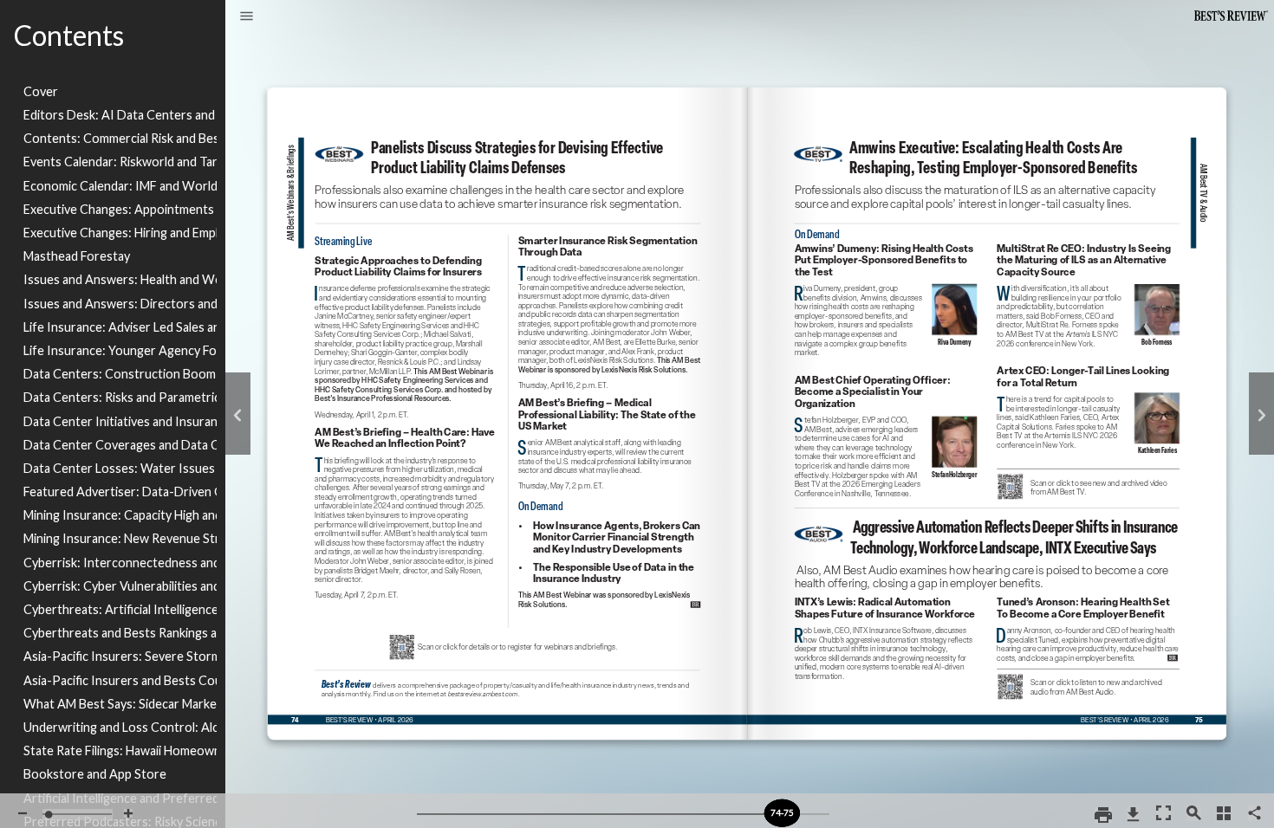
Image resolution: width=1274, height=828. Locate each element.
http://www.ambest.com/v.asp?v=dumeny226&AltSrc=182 (888, 246)
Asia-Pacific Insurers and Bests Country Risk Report (120, 680)
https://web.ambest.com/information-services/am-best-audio (1087, 674)
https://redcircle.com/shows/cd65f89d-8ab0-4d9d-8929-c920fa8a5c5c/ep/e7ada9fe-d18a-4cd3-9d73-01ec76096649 (886, 601)
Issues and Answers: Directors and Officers (120, 303)
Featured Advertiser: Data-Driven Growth (120, 491)
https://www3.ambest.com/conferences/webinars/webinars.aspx (339, 151)
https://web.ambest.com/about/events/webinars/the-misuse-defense (404, 258)
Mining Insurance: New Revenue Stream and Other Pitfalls (120, 538)
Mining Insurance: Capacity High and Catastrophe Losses (120, 515)
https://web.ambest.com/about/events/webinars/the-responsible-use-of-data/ (614, 563)
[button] (247, 17)
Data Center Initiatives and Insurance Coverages (120, 421)
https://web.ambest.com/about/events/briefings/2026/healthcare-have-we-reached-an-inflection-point (406, 431)
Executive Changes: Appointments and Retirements (120, 209)
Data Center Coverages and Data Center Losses (120, 444)
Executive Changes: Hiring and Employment (120, 232)
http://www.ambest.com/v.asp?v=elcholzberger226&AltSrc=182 (887, 375)
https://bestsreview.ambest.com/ (345, 682)
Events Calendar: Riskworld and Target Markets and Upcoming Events (120, 161)
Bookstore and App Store (94, 774)
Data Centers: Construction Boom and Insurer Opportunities (120, 373)
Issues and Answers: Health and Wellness (120, 279)
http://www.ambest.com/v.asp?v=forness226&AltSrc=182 (1089, 243)
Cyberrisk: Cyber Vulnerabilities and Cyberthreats (120, 586)
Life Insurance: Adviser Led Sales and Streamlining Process (120, 327)
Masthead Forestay (76, 256)
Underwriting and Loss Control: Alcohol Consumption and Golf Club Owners (120, 727)
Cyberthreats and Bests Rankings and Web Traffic (120, 632)
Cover (40, 91)
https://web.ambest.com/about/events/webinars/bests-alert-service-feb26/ (615, 518)
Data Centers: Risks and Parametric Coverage (120, 397)
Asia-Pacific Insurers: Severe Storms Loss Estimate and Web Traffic (120, 656)
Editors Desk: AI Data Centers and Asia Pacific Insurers (120, 114)
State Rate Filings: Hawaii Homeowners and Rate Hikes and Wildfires (120, 750)
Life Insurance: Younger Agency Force (120, 350)
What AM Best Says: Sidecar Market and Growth (120, 703)
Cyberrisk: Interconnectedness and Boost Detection (120, 562)
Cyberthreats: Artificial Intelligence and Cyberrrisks (120, 609)
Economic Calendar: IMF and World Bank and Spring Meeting (120, 185)
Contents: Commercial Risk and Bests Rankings (120, 138)
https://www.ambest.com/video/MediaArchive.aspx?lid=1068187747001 (1087, 475)
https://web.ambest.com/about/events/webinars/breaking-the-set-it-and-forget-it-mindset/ (613, 239)
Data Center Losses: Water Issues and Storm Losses (120, 468)
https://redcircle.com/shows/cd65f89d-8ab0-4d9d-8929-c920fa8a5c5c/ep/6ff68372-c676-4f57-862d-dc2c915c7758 (1089, 598)
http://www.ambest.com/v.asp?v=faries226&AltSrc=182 (1089, 368)
